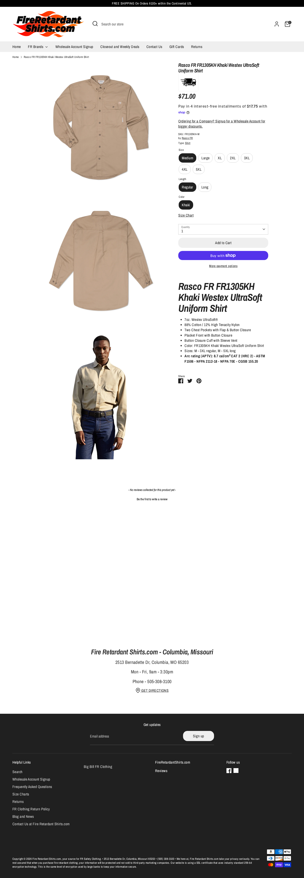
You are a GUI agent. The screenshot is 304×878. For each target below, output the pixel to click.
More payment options (223, 266)
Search (17, 771)
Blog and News (23, 816)
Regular (187, 187)
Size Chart (186, 215)
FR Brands (36, 46)
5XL (198, 169)
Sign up (198, 736)
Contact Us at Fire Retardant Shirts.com (41, 823)
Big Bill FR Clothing (98, 766)
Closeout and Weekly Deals (119, 46)
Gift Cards (176, 46)
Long (204, 187)
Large (205, 158)
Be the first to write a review (152, 499)
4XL (184, 169)
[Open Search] (95, 23)
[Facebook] (228, 770)
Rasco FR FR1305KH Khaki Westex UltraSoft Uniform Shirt (56, 57)
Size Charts (20, 794)
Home (16, 46)
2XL (233, 158)
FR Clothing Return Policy (31, 809)
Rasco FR (187, 138)
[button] (152, 498)
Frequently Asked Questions (32, 786)
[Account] (277, 24)
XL (220, 158)
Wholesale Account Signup (74, 46)
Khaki (186, 205)
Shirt (187, 143)
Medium (187, 158)
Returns (196, 46)
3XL (247, 158)
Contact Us (154, 46)
